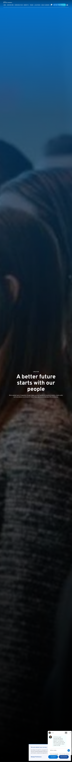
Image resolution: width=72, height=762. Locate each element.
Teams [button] (31, 5)
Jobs (4, 5)
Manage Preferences (36, 757)
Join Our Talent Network (59, 4)
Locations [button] (37, 5)
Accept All (53, 756)
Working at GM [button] (18, 5)
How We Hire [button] (10, 5)
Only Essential (63, 756)
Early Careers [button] (45, 5)
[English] (67, 5)
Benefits (26, 5)
